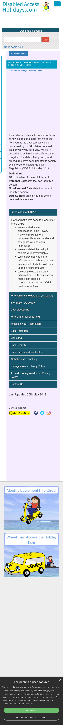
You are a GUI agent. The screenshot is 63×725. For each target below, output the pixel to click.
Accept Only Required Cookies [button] (31, 717)
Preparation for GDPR (23, 212)
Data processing (19, 309)
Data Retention (19, 331)
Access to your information (25, 324)
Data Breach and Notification (26, 352)
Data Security (18, 345)
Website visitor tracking (23, 359)
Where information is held (25, 316)
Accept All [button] (31, 710)
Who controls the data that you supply (31, 295)
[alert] (31, 701)
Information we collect (22, 302)
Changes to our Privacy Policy (27, 366)
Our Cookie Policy (24, 703)
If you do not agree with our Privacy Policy (30, 375)
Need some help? (14, 47)
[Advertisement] (31, 100)
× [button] (60, 680)
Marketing (16, 338)
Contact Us (16, 384)
